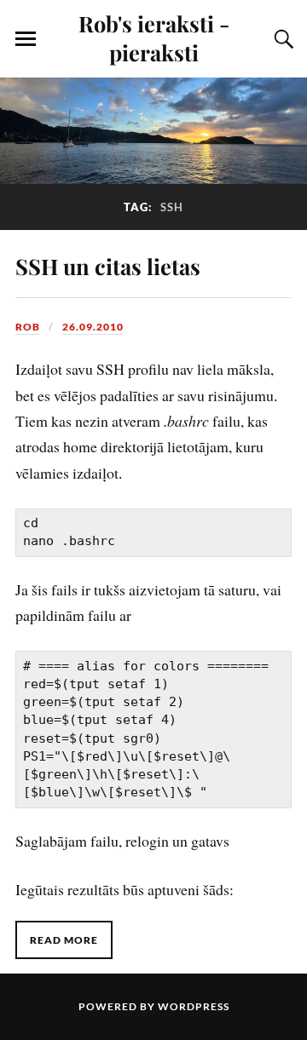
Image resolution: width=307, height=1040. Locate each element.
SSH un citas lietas (107, 265)
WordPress (193, 1006)
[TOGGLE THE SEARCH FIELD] (281, 39)
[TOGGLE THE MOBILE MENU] (25, 39)
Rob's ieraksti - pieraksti (153, 37)
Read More (64, 940)
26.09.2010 (93, 326)
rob (27, 326)
